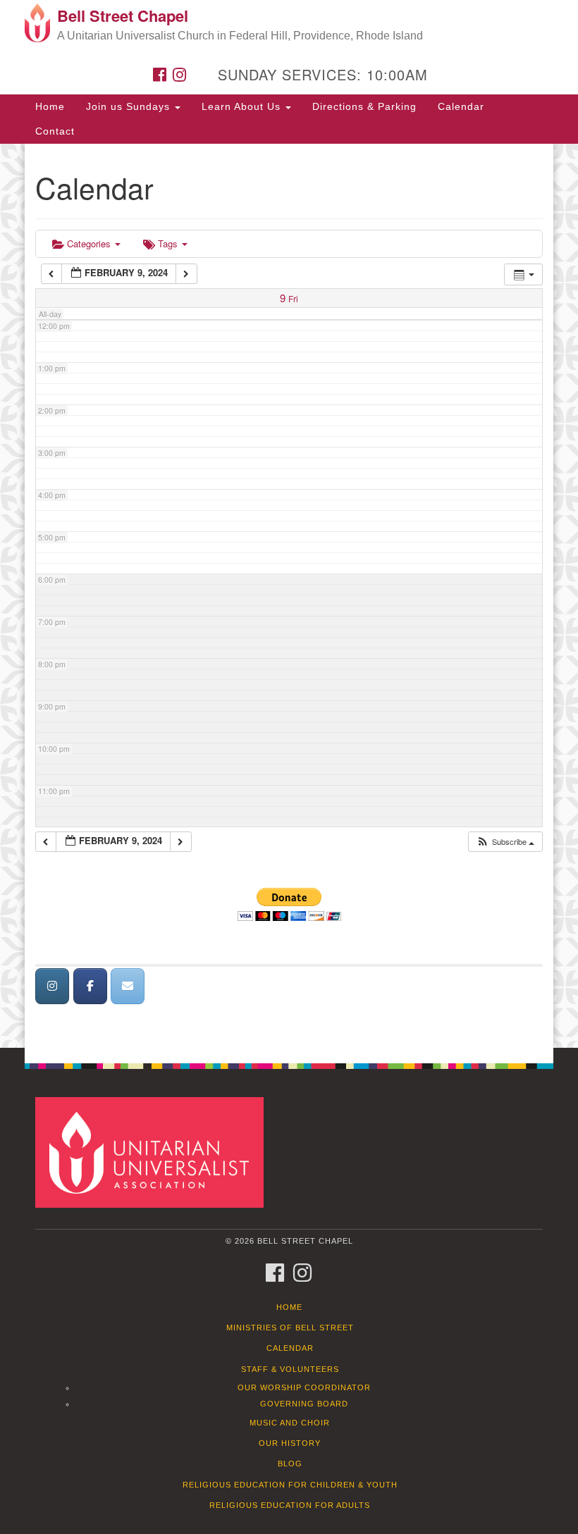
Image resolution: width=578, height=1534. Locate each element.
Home (50, 106)
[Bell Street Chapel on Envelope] (127, 986)
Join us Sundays (129, 106)
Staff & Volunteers (290, 1369)
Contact (55, 131)
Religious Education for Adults (289, 1505)
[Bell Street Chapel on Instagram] (52, 986)
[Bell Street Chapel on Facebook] (90, 986)
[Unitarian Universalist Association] (154, 1151)
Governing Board (304, 1403)
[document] (289, 596)
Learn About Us (243, 106)
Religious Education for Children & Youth (290, 1484)
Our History (290, 1443)
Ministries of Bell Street (290, 1327)
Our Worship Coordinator (304, 1387)
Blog (290, 1463)
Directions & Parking (364, 106)
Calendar (461, 106)
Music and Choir (290, 1422)
